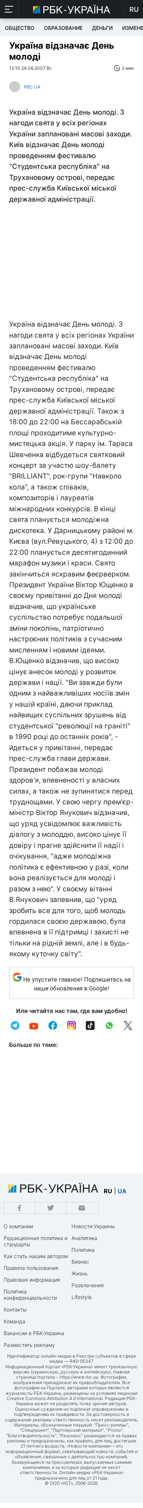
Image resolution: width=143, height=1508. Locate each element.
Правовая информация (32, 1280)
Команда (14, 1321)
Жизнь (80, 1273)
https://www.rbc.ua (78, 1377)
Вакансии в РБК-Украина (34, 1333)
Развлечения (88, 1285)
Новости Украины (93, 1226)
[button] (9, 9)
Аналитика (84, 1238)
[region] (71, 263)
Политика (83, 1250)
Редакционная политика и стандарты (35, 1241)
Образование (63, 28)
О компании (18, 1226)
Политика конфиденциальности (30, 1294)
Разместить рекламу (29, 1345)
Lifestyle (82, 1297)
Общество (19, 28)
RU (134, 9)
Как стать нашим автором (36, 1256)
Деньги (102, 28)
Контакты (15, 1309)
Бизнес (80, 1261)
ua (122, 1191)
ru (108, 1191)
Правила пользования (31, 1268)
